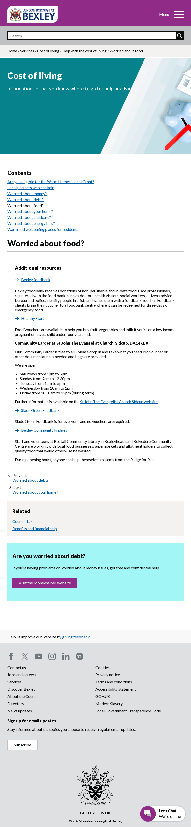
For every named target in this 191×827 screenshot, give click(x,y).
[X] (25, 656)
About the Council (22, 696)
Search (179, 35)
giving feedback (76, 636)
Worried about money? (27, 193)
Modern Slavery (109, 703)
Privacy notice (108, 674)
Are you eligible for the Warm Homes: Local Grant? (50, 181)
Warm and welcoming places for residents (42, 229)
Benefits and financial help (34, 528)
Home (12, 51)
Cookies (103, 667)
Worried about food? (25, 205)
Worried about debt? (25, 199)
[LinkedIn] (66, 656)
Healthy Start (32, 318)
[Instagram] (52, 656)
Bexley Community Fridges (44, 430)
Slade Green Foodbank (40, 410)
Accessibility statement (116, 689)
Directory (15, 703)
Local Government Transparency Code (128, 710)
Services (27, 51)
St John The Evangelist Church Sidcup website (119, 401)
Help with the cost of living (84, 51)
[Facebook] (11, 656)
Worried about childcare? (29, 217)
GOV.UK (103, 696)
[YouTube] (38, 656)
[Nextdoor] (79, 656)
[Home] (32, 14)
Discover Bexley (21, 689)
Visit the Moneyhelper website (45, 582)
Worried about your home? (30, 211)
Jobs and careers (21, 674)
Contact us (16, 667)
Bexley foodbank (35, 279)
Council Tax (22, 521)
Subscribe (22, 744)
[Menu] (179, 14)
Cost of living (48, 51)
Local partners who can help (30, 187)
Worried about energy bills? (31, 223)
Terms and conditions (114, 681)
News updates (19, 710)
